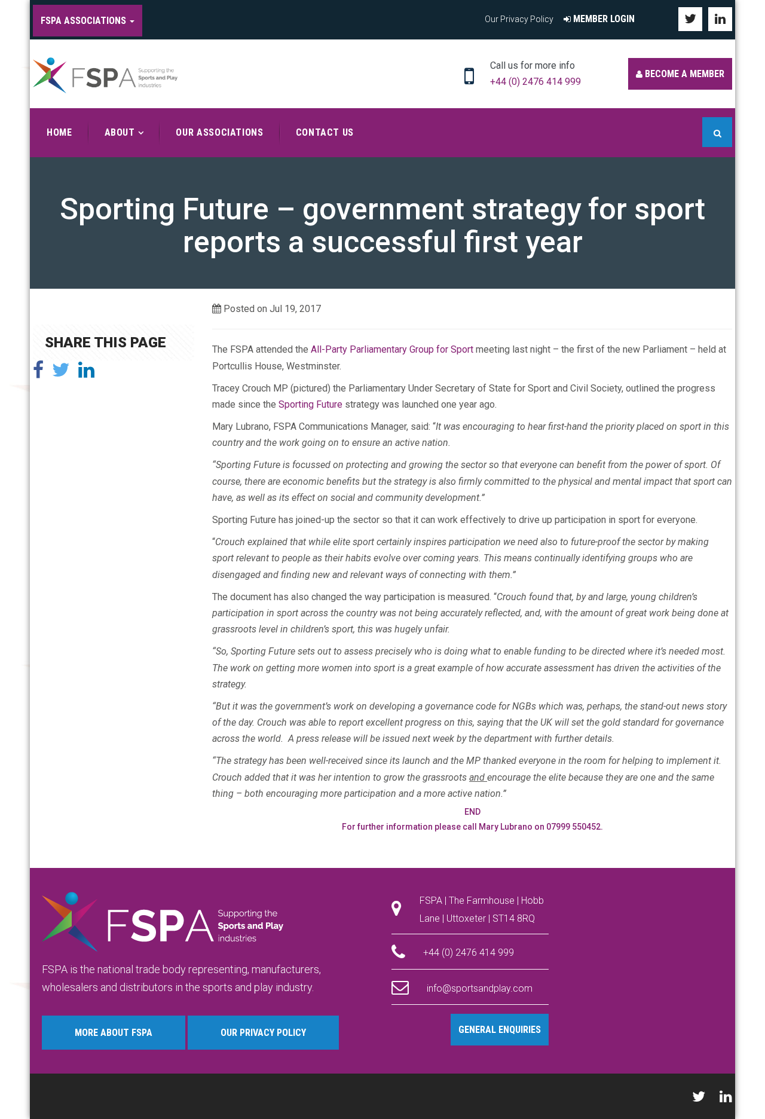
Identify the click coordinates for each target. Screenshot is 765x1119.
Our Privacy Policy (519, 19)
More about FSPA (113, 1032)
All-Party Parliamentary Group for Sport (393, 349)
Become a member (683, 74)
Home (59, 132)
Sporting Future (312, 404)
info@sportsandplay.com (480, 988)
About (120, 132)
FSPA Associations (84, 20)
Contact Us (325, 132)
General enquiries (499, 1029)
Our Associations (219, 132)
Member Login (603, 19)
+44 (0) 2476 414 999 (535, 81)
